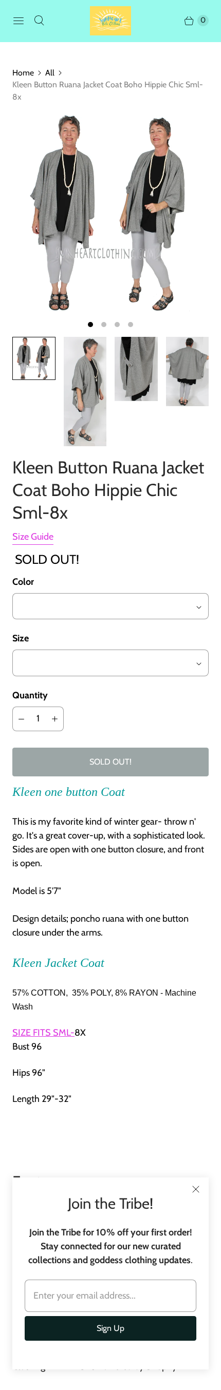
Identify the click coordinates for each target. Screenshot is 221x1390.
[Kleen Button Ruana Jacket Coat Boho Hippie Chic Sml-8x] (110, 213)
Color (23, 581)
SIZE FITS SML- (43, 1032)
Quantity (30, 695)
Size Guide (32, 536)
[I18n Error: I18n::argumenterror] (34, 358)
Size (20, 638)
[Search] (39, 20)
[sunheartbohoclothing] (110, 20)
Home (23, 73)
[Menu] (18, 20)
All (49, 73)
